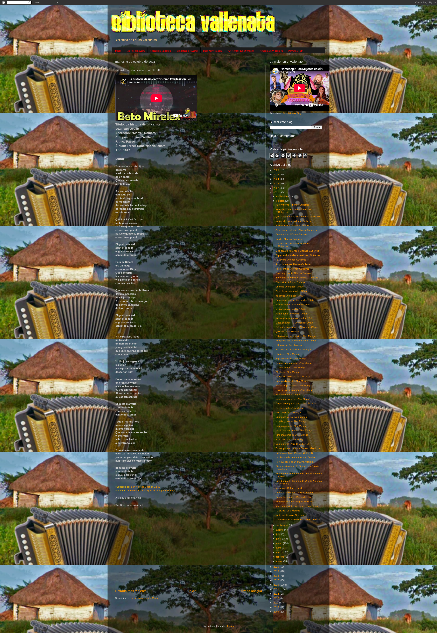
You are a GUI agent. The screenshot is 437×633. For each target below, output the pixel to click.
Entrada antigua (250, 591)
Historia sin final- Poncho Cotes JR (294, 453)
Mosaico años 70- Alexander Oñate (295, 322)
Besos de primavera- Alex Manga (293, 385)
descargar (146, 490)
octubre (280, 201)
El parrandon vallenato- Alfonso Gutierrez (298, 255)
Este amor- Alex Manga (288, 412)
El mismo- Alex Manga (288, 354)
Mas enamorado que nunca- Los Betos (297, 506)
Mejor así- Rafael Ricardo (289, 488)
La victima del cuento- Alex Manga (294, 430)
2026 (276, 170)
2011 (276, 602)
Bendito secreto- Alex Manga (291, 426)
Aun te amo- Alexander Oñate (292, 313)
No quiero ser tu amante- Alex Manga (296, 340)
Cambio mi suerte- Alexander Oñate (295, 300)
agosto (280, 530)
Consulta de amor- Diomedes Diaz (294, 497)
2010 (276, 607)
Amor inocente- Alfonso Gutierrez (293, 264)
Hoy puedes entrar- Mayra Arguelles (295, 462)
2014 (276, 594)
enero (279, 561)
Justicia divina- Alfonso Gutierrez (293, 225)
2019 (276, 571)
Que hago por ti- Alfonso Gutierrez (294, 273)
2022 (276, 188)
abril (278, 547)
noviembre (282, 196)
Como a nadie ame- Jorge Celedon (295, 492)
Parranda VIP (295, 50)
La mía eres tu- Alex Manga (290, 367)
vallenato (170, 490)
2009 (276, 611)
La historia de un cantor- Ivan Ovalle (295, 457)
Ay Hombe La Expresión (241, 50)
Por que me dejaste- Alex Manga (293, 349)
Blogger (230, 626)
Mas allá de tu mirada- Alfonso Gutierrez (297, 251)
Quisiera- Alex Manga (287, 331)
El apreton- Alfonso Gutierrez (291, 282)
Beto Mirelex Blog (213, 50)
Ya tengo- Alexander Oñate (290, 295)
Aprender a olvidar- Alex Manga (293, 376)
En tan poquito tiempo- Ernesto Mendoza (298, 448)
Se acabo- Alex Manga (288, 394)
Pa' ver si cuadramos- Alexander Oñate (297, 327)
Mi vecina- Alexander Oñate (290, 309)
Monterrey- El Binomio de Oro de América (298, 519)
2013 (276, 598)
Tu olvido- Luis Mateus (288, 510)
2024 (276, 179)
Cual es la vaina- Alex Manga (291, 417)
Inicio (118, 50)
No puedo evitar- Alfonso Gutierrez (294, 221)
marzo (280, 552)
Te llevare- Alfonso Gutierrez (291, 259)
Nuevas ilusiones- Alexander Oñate (294, 318)
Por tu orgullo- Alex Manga (290, 408)
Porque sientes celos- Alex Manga (294, 363)
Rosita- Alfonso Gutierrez (289, 239)
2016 (276, 584)
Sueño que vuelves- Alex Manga (293, 399)
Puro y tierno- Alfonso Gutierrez (292, 204)
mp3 (161, 490)
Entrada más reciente (131, 591)
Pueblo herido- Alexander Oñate (293, 304)
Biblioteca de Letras (187, 50)
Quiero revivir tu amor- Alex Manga (294, 390)
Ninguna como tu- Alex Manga (292, 435)
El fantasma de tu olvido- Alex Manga (296, 336)
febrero (280, 556)
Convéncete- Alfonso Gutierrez (292, 234)
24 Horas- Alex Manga (288, 372)
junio (279, 538)
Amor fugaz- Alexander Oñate (292, 291)
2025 (276, 174)
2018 (276, 576)
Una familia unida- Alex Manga (292, 381)
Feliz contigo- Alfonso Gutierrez (292, 269)
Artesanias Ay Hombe (271, 50)
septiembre (282, 525)
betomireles (133, 490)
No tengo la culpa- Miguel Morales (294, 501)
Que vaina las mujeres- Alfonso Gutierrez (298, 216)
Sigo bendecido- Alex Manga (291, 358)
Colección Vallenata (160, 50)
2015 (276, 589)
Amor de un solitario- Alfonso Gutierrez (296, 230)
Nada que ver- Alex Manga (290, 439)
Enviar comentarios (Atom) (145, 598)
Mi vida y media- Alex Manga (291, 421)
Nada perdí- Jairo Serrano (290, 515)
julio (278, 534)
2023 (276, 183)
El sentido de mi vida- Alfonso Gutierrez (297, 277)
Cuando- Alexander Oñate (290, 286)
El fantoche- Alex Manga (289, 345)
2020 (276, 567)
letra (155, 490)
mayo (279, 543)
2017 (276, 580)
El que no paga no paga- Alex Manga (296, 403)
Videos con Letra (135, 50)
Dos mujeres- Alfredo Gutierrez (292, 444)
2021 (276, 192)
